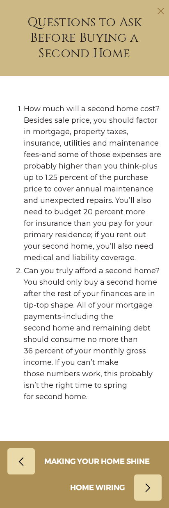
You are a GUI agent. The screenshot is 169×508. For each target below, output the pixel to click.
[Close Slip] (161, 11)
